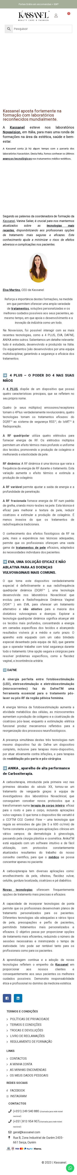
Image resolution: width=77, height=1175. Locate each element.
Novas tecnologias (18, 890)
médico (54, 857)
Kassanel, (9, 221)
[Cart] (67, 15)
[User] (59, 15)
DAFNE (12, 670)
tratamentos (20, 308)
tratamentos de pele (31, 547)
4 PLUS (12, 389)
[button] (9, 16)
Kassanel (61, 964)
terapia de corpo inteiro (48, 805)
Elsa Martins (11, 290)
